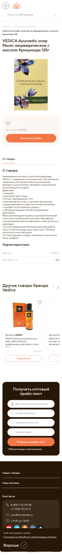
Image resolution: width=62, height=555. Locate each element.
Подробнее (23, 358)
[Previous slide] (53, 287)
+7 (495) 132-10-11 (21, 509)
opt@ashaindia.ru (22, 514)
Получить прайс (31, 138)
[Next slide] (58, 287)
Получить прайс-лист (31, 442)
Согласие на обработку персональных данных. (30, 536)
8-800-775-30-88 (21, 504)
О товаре (8, 159)
